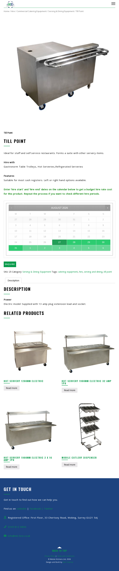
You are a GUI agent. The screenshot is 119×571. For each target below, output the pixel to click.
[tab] (13, 280)
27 (59, 242)
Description (13, 280)
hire (81, 271)
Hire (13, 11)
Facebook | (37, 508)
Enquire (10, 264)
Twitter (48, 508)
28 (74, 242)
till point (108, 271)
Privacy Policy (50, 556)
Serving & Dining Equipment (61, 11)
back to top (59, 550)
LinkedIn (21, 508)
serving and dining (93, 271)
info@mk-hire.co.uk (19, 535)
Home (6, 11)
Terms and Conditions (65, 556)
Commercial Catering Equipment (31, 11)
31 (16, 248)
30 (103, 242)
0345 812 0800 (17, 526)
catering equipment (68, 271)
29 (89, 242)
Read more (11, 388)
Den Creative (68, 562)
